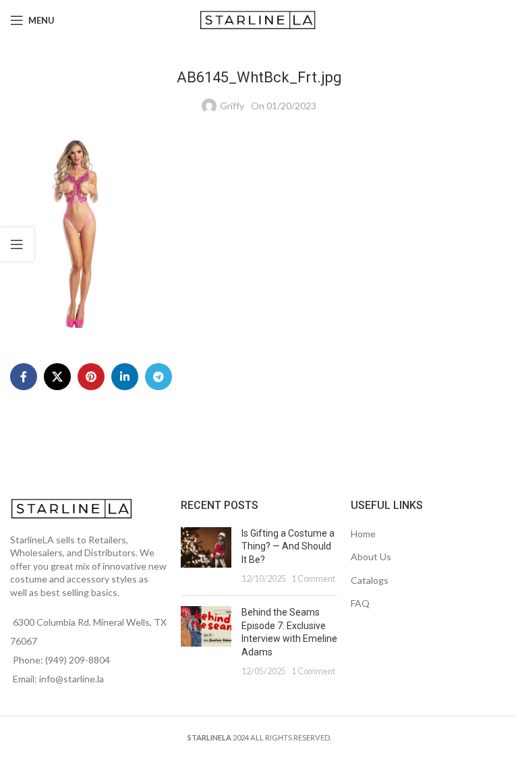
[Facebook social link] (23, 376)
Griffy (232, 105)
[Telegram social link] (158, 376)
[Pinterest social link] (91, 376)
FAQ (360, 603)
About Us (371, 556)
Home (363, 533)
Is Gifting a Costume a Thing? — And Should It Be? (288, 546)
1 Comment (313, 579)
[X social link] (57, 376)
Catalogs (369, 580)
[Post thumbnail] (206, 556)
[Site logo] (259, 19)
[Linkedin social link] (124, 376)
